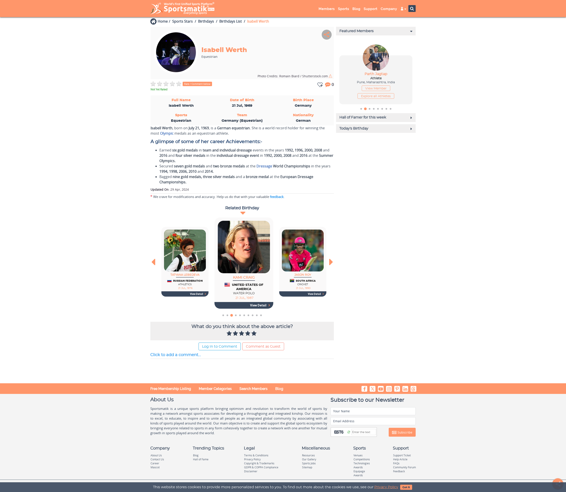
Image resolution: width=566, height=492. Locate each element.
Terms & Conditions (256, 455)
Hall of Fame (200, 459)
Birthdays (206, 21)
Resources (308, 455)
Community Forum (404, 467)
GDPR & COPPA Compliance (261, 467)
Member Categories (215, 389)
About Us (156, 455)
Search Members (253, 389)
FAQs (396, 463)
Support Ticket (402, 455)
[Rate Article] (254, 334)
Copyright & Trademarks (259, 463)
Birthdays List (230, 21)
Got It (406, 487)
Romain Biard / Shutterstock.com (293, 76)
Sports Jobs (309, 463)
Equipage (359, 471)
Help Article (400, 459)
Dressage (264, 166)
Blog (279, 389)
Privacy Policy (386, 487)
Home (163, 21)
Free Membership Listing (170, 389)
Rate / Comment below (197, 83)
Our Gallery (309, 459)
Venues (358, 455)
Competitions (362, 459)
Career (155, 463)
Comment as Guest (263, 346)
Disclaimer (250, 471)
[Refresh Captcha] (349, 431)
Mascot (155, 467)
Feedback (399, 471)
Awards (358, 467)
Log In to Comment (219, 346)
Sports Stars (182, 21)
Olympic (167, 133)
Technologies (362, 463)
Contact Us (157, 459)
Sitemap (307, 467)
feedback (277, 196)
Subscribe (404, 432)
